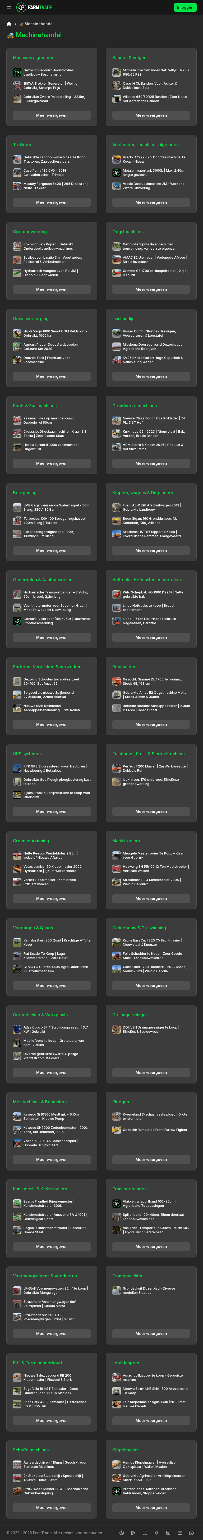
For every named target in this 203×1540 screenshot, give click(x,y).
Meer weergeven (52, 115)
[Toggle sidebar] (9, 7)
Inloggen (185, 7)
